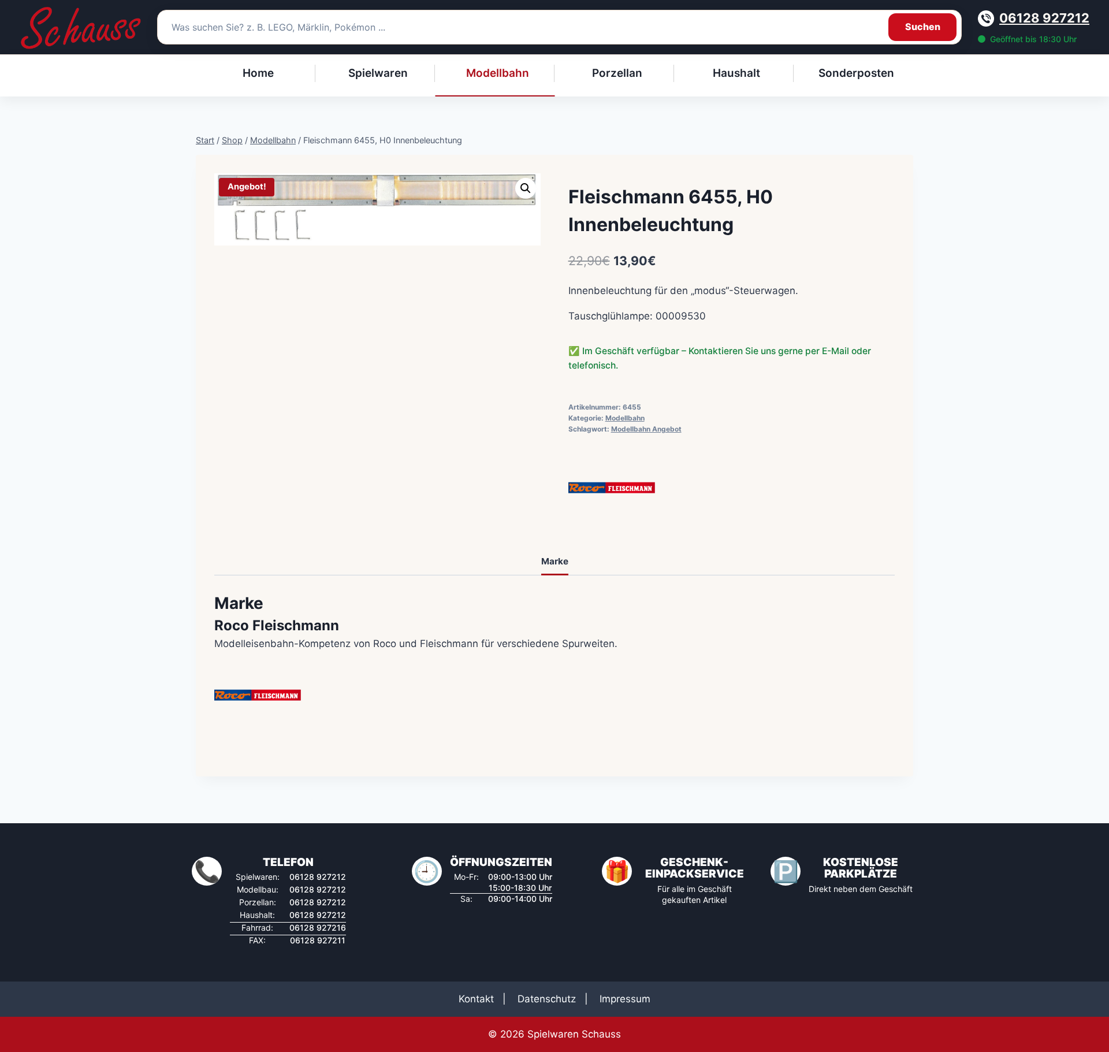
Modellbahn (625, 418)
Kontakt (476, 999)
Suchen (922, 26)
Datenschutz (547, 999)
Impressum (625, 999)
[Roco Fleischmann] (611, 487)
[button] (525, 188)
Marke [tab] (554, 561)
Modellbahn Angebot (646, 429)
